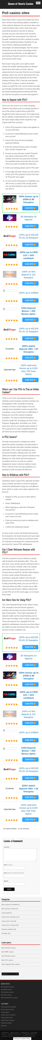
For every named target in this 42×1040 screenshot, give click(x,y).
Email (14, 873)
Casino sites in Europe (9, 925)
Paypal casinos (25, 1032)
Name (8, 864)
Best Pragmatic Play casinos (11, 964)
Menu (38, 2)
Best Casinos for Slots (9, 909)
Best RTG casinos (7, 960)
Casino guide (6, 913)
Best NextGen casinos (9, 948)
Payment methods (11, 828)
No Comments (24, 828)
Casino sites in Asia (8, 921)
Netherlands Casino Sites (29, 1034)
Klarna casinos (14, 1032)
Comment (7, 847)
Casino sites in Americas (9, 917)
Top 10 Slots (5, 1032)
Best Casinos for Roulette (10, 904)
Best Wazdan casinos (8, 956)
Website (6, 881)
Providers (5, 933)
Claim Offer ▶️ (30, 208)
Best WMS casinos (8, 952)
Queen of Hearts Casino (20, 4)
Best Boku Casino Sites (14, 1034)
